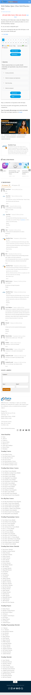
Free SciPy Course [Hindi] (9, 483)
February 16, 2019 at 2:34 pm (20, 292)
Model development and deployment (12, 78)
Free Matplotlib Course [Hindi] (10, 478)
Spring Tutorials (6, 636)
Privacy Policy (6, 447)
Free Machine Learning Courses (10, 464)
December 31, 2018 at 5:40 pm (20, 265)
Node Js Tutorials (6, 645)
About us (5, 438)
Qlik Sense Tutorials (7, 583)
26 (7, 164)
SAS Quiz (3, 136)
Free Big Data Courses (8, 458)
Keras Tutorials (6, 561)
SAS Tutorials (6, 575)
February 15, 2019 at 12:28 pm (20, 281)
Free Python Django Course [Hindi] (11, 542)
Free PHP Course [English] (9, 533)
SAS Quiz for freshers (21, 136)
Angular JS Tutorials (7, 648)
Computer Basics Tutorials (8, 672)
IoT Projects (5, 617)
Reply (6, 193)
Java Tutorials (6, 633)
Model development (9, 88)
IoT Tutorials (5, 571)
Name (4, 384)
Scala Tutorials (6, 638)
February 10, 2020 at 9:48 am (16, 323)
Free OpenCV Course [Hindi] (9, 484)
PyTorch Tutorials (7, 563)
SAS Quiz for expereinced (11, 136)
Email (17, 384)
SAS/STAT (23, 219)
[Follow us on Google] (22, 688)
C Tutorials (5, 628)
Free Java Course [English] (9, 523)
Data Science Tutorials (8, 549)
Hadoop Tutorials (6, 588)
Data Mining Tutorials (7, 564)
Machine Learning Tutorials (9, 551)
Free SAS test (7, 134)
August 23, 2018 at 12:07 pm (17, 214)
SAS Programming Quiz (22, 134)
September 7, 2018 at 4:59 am (15, 230)
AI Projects (5, 614)
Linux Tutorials (6, 660)
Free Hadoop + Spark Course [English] (11, 508)
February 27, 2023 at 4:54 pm (20, 362)
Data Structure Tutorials (8, 631)
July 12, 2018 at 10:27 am (17, 189)
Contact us (5, 440)
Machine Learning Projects (9, 610)
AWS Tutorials (6, 600)
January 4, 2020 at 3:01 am (19, 307)
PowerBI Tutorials (7, 580)
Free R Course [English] (8, 488)
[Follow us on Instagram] (17, 430)
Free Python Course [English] (9, 471)
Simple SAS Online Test (6, 138)
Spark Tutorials (6, 590)
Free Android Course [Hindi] (9, 544)
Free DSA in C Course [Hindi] (10, 535)
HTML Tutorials (6, 641)
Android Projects (6, 622)
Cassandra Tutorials (7, 568)
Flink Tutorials (6, 593)
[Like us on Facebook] (29, 430)
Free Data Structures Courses (9, 461)
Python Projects (6, 609)
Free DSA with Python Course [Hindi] (11, 538)
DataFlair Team (6, 11)
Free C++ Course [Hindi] (8, 528)
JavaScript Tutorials (7, 643)
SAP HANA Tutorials (8, 585)
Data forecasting (8, 83)
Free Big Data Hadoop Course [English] (12, 501)
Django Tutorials (6, 640)
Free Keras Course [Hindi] (9, 486)
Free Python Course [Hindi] (9, 474)
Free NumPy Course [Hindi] (9, 479)
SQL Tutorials (6, 566)
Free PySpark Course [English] (10, 510)
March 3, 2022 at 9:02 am (16, 342)
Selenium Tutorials (7, 652)
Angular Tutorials (6, 646)
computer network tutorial (8, 670)
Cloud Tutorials (6, 599)
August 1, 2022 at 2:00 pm (19, 349)
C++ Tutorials (6, 629)
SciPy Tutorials (6, 559)
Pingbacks (16, 185)
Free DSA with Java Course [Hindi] (11, 540)
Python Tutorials (6, 553)
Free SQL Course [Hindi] (8, 491)
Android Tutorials (7, 653)
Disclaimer (5, 449)
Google (20, 112)
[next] (29, 170)
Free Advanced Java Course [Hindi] (11, 527)
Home (4, 437)
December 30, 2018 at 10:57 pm (15, 253)
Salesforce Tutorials (7, 663)
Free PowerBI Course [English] (10, 493)
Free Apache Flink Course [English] (11, 506)
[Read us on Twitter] (23, 430)
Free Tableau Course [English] (9, 490)
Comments (6, 185)
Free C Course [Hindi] (8, 530)
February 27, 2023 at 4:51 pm (20, 355)
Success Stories (6, 442)
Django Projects (6, 619)
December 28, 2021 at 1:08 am (19, 336)
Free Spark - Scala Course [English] (11, 503)
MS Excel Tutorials (7, 677)
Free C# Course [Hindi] (8, 532)
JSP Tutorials (5, 635)
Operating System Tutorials (9, 668)
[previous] (1, 170)
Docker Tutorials (6, 665)
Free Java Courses (7, 459)
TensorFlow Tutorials (7, 554)
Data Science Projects (7, 612)
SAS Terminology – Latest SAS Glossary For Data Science (14, 172)
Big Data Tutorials (7, 587)
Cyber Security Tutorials (8, 667)
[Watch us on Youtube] (26, 430)
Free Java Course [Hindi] (8, 525)
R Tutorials (5, 573)
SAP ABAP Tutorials (7, 650)
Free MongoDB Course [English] (10, 513)
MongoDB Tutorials (7, 570)
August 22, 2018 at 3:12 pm (15, 206)
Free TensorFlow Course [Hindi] (10, 481)
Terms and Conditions (8, 445)
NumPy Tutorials (6, 558)
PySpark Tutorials (7, 592)
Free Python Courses (7, 454)
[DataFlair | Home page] (12, 2)
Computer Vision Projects (8, 615)
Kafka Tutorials (6, 595)
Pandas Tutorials (6, 556)
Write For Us (5, 443)
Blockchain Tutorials (7, 662)
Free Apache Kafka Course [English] (11, 505)
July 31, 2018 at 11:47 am (17, 196)
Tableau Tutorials (6, 578)
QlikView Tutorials (7, 582)
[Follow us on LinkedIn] (20, 430)
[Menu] (29, 2)
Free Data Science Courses (9, 456)
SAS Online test (13, 134)
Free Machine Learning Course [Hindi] (11, 473)
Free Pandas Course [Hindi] (9, 476)
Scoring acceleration (9, 73)
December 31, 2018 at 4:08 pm (20, 238)
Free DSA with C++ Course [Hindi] (11, 537)
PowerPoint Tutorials (7, 675)
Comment (5, 374)
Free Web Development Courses (10, 463)
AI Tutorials (5, 576)
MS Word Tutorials (7, 673)
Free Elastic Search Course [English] (11, 495)
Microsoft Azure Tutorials (8, 602)
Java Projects (5, 620)
